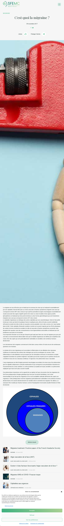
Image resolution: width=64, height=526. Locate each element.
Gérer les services (9, 505)
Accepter (32, 510)
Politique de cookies (23, 523)
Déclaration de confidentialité (37, 523)
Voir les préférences (32, 520)
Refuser (32, 515)
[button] (61, 492)
